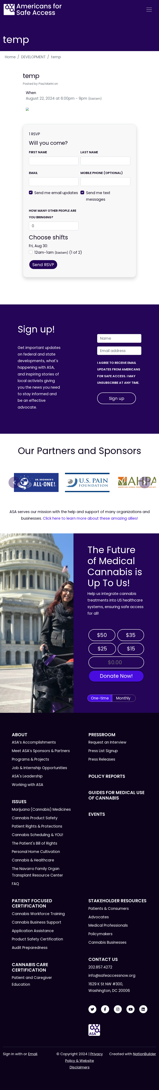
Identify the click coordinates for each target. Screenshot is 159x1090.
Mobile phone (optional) (101, 173)
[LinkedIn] (143, 1009)
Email (33, 173)
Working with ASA (27, 784)
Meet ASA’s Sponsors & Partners (41, 750)
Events (96, 814)
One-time (100, 698)
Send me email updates (56, 192)
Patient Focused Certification (32, 903)
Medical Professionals (108, 925)
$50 (102, 635)
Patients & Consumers (108, 908)
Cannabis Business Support (36, 922)
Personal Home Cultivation (36, 851)
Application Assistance (33, 930)
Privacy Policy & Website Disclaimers (84, 1060)
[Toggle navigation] (149, 9)
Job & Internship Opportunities (39, 767)
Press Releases (101, 759)
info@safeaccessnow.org (111, 975)
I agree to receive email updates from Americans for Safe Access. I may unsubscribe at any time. (118, 373)
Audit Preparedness (30, 947)
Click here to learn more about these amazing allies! (90, 518)
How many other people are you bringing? (52, 213)
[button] (14, 482)
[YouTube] (130, 1009)
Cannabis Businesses (107, 942)
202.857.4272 (100, 967)
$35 (131, 635)
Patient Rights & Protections (37, 826)
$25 (102, 648)
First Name (38, 152)
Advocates (98, 917)
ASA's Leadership (27, 776)
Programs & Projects (30, 759)
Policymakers (100, 934)
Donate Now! (116, 676)
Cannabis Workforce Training (38, 913)
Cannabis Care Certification (30, 967)
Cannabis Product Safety (35, 818)
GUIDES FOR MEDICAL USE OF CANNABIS (116, 795)
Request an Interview (107, 742)
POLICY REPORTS (106, 776)
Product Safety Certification (37, 939)
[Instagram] (118, 1009)
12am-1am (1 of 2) (58, 252)
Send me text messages (98, 196)
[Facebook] (105, 1009)
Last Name (89, 152)
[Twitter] (92, 1009)
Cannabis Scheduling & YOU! (37, 834)
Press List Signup (103, 750)
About (19, 735)
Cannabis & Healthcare (33, 860)
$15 (131, 648)
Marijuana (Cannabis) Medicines (41, 809)
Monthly (123, 698)
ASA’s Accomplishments (34, 742)
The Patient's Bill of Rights (34, 843)
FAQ (15, 883)
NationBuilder (144, 1053)
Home (10, 57)
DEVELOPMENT (33, 57)
